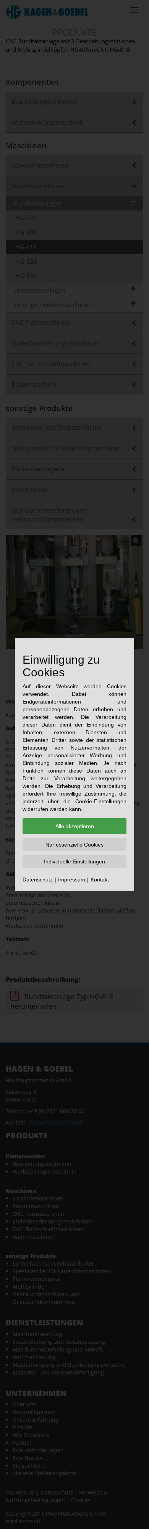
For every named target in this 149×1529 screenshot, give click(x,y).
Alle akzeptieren (74, 826)
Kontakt (100, 879)
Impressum (71, 879)
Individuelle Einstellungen (74, 861)
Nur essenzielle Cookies (74, 845)
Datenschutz (38, 879)
